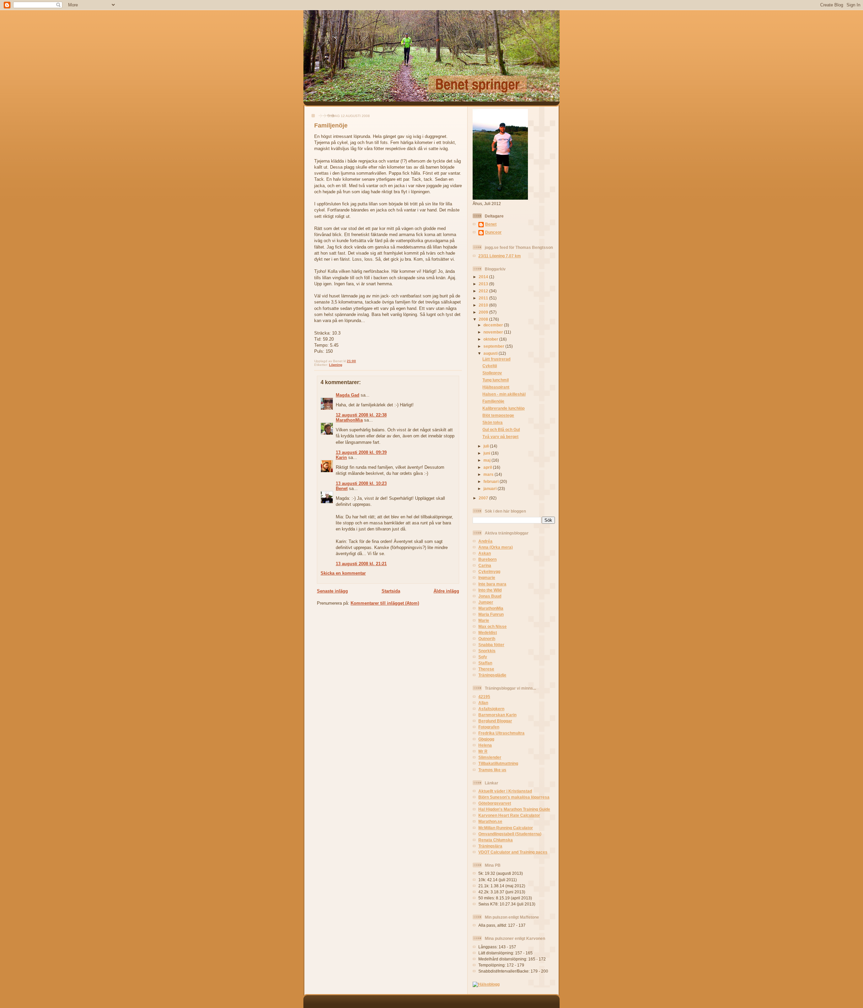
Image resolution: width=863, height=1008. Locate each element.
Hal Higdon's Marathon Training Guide (514, 809)
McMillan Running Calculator (505, 828)
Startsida (391, 591)
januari (490, 488)
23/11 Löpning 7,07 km (499, 256)
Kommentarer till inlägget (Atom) (385, 603)
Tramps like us (492, 770)
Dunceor (493, 232)
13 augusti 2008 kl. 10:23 (361, 483)
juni (487, 453)
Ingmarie (486, 577)
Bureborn (487, 559)
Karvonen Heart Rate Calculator (509, 815)
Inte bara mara (492, 584)
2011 (484, 298)
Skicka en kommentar (343, 573)
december (493, 325)
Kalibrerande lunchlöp (503, 408)
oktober (491, 339)
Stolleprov (492, 373)
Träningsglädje (492, 675)
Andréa (485, 541)
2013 (484, 284)
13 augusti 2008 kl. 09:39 (361, 452)
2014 (484, 277)
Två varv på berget (500, 436)
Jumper (485, 602)
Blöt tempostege (498, 415)
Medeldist (487, 632)
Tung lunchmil (495, 380)
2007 (484, 498)
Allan (483, 702)
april (488, 467)
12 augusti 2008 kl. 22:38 (361, 414)
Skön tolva (492, 422)
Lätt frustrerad (496, 359)
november (493, 332)
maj (487, 460)
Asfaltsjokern (491, 709)
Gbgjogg (486, 739)
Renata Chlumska (495, 840)
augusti (491, 353)
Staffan (485, 663)
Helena (485, 745)
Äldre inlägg (446, 591)
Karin (341, 457)
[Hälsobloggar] (486, 984)
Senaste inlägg (332, 591)
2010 (484, 305)
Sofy (482, 657)
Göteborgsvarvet (494, 803)
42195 (484, 696)
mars (489, 474)
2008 (484, 319)
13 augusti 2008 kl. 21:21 (361, 563)
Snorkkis (487, 651)
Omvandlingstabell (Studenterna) (509, 834)
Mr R (482, 751)
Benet (342, 488)
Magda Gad (347, 395)
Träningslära (490, 846)
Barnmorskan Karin (497, 715)
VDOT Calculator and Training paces (512, 852)
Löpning (335, 365)
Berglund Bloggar (495, 721)
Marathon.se (490, 821)
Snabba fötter (491, 644)
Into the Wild (490, 590)
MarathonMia (349, 420)
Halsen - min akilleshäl (504, 394)
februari (491, 481)
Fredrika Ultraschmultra (501, 733)
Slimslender (489, 757)
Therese (486, 669)
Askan (484, 553)
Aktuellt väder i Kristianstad (505, 791)
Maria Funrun (491, 614)
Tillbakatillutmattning (498, 763)
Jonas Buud (489, 596)
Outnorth (486, 638)
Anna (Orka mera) (495, 547)
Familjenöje (331, 125)
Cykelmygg (489, 571)
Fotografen (488, 727)
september (494, 346)
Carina (484, 565)
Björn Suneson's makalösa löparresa (513, 797)
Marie (483, 620)
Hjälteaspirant (495, 387)
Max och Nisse (492, 626)
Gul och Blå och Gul (501, 429)
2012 (484, 291)
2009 (484, 312)
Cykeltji (489, 366)
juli (486, 446)
